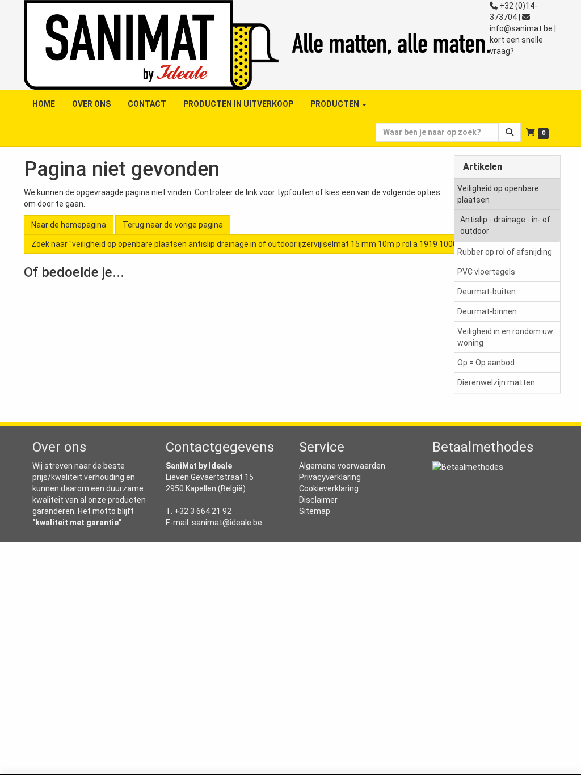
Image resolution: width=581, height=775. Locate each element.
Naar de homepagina (68, 224)
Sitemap (314, 511)
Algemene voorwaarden (342, 465)
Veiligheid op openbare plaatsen (498, 194)
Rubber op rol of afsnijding (504, 251)
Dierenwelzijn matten (496, 382)
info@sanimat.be (521, 28)
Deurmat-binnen (487, 311)
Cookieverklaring (329, 488)
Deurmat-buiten (486, 291)
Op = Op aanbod (486, 362)
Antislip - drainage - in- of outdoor (505, 225)
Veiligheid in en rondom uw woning (505, 337)
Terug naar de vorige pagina (173, 224)
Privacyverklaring (330, 477)
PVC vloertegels (486, 271)
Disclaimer (318, 499)
